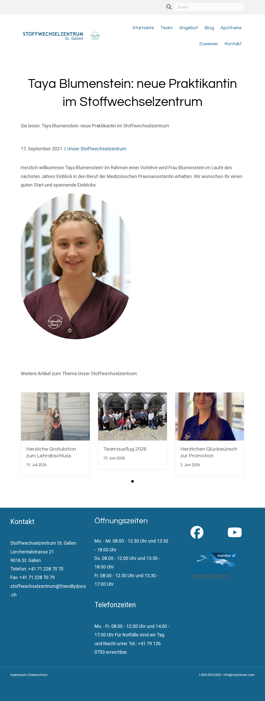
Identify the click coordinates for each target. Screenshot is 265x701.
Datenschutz (38, 675)
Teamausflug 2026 (124, 449)
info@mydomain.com (239, 675)
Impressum (18, 675)
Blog (209, 27)
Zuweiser (208, 43)
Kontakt (233, 43)
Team (166, 27)
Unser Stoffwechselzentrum (96, 148)
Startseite (143, 27)
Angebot (188, 27)
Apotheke (231, 27)
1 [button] (132, 481)
